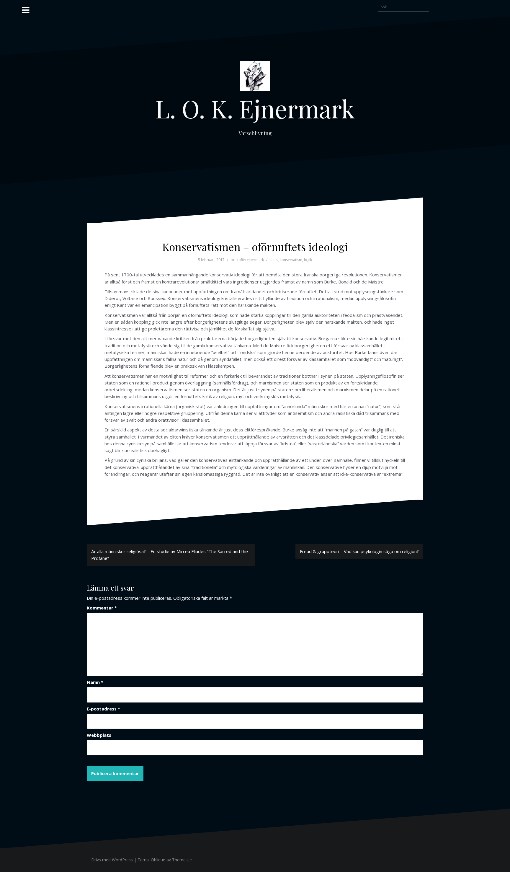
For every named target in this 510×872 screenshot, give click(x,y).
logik (308, 259)
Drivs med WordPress (112, 860)
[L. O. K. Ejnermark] (255, 77)
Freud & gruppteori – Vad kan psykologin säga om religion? (359, 551)
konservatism (291, 259)
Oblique (158, 860)
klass (274, 259)
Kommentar (102, 608)
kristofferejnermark (247, 259)
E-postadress (103, 709)
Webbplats (99, 735)
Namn (95, 682)
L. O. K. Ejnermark (255, 108)
